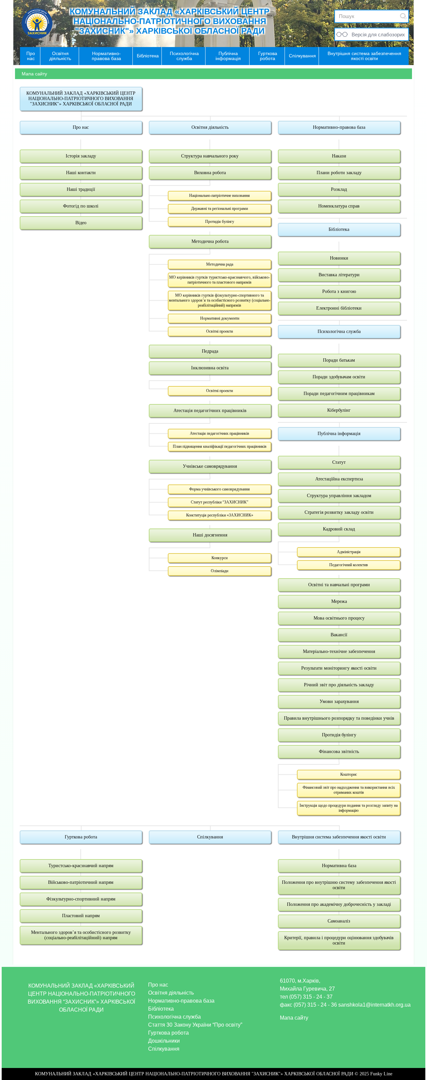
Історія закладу (81, 155)
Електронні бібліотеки (339, 308)
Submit (403, 16)
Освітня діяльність (210, 127)
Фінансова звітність (339, 751)
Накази (339, 155)
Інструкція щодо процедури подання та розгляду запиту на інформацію (349, 808)
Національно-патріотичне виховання (219, 195)
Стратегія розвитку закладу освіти (339, 512)
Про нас (81, 127)
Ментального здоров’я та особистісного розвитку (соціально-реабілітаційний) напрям (81, 935)
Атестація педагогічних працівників (210, 410)
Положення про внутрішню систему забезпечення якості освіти (339, 885)
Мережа (339, 601)
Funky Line (381, 1073)
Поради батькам (339, 360)
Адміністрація (349, 552)
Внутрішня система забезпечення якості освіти (339, 836)
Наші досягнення (210, 534)
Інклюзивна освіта (210, 367)
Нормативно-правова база (339, 127)
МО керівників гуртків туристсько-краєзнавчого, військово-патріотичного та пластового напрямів (219, 280)
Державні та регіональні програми (219, 208)
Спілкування (210, 836)
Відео (80, 222)
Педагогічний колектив (348, 565)
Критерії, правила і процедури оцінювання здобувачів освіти (339, 940)
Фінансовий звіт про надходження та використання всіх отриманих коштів (349, 790)
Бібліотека (339, 229)
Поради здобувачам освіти (339, 376)
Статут (339, 462)
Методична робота (210, 241)
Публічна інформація (339, 433)
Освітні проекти (219, 331)
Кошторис (348, 774)
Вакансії (339, 634)
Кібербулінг (339, 410)
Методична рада (219, 264)
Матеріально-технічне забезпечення (339, 651)
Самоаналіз (339, 921)
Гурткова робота (81, 836)
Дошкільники (164, 1041)
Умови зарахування (339, 701)
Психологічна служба (339, 331)
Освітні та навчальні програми (339, 584)
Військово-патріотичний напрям (80, 882)
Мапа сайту (294, 1018)
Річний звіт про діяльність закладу (339, 684)
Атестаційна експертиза (339, 478)
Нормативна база (339, 865)
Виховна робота (210, 172)
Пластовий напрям (81, 915)
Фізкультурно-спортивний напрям (80, 899)
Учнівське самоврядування (210, 466)
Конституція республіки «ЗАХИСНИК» (219, 515)
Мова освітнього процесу (339, 618)
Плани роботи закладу (339, 172)
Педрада (210, 351)
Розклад (339, 189)
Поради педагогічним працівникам (339, 393)
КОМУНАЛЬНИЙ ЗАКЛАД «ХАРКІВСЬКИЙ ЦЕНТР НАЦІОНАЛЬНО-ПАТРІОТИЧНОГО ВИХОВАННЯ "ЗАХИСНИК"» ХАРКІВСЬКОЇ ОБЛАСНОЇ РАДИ (170, 21)
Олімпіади (219, 571)
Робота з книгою (339, 291)
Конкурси (219, 558)
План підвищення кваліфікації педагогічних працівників (220, 446)
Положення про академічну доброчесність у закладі (339, 904)
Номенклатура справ (339, 206)
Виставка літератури (339, 274)
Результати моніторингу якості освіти (339, 668)
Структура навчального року (210, 155)
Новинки (339, 258)
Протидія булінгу (219, 221)
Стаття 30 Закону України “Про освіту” (195, 1025)
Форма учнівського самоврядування (219, 489)
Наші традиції (81, 189)
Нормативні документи (219, 318)
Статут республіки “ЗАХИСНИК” (219, 502)
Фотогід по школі (80, 206)
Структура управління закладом (339, 495)
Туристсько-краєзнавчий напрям (80, 865)
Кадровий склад (339, 528)
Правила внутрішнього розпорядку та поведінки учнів (339, 718)
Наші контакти (81, 172)
